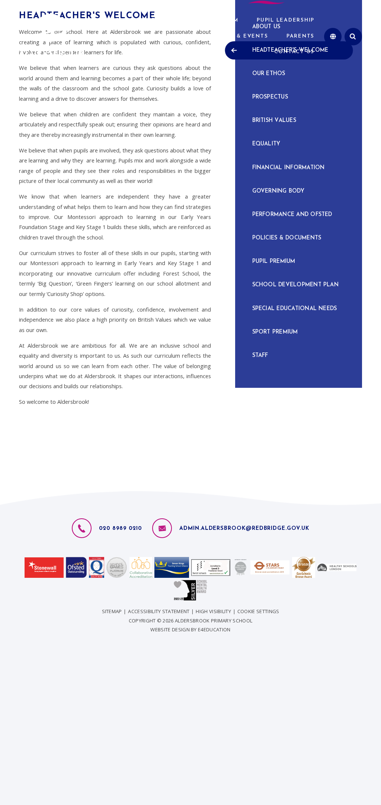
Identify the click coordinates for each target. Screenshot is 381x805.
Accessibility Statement (158, 611)
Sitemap (112, 611)
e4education (214, 629)
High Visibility (213, 611)
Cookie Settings (258, 611)
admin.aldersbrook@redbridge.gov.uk (244, 528)
